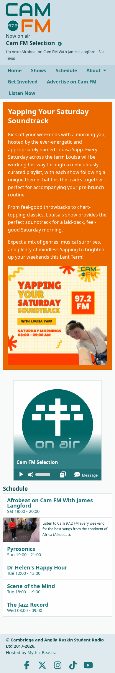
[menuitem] (14, 70)
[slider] (43, 474)
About (93, 70)
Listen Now (21, 93)
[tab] (57, 505)
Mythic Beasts (41, 652)
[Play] (21, 474)
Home (15, 70)
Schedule (66, 70)
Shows (38, 70)
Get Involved (22, 81)
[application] (57, 474)
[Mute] (31, 474)
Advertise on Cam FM (71, 81)
